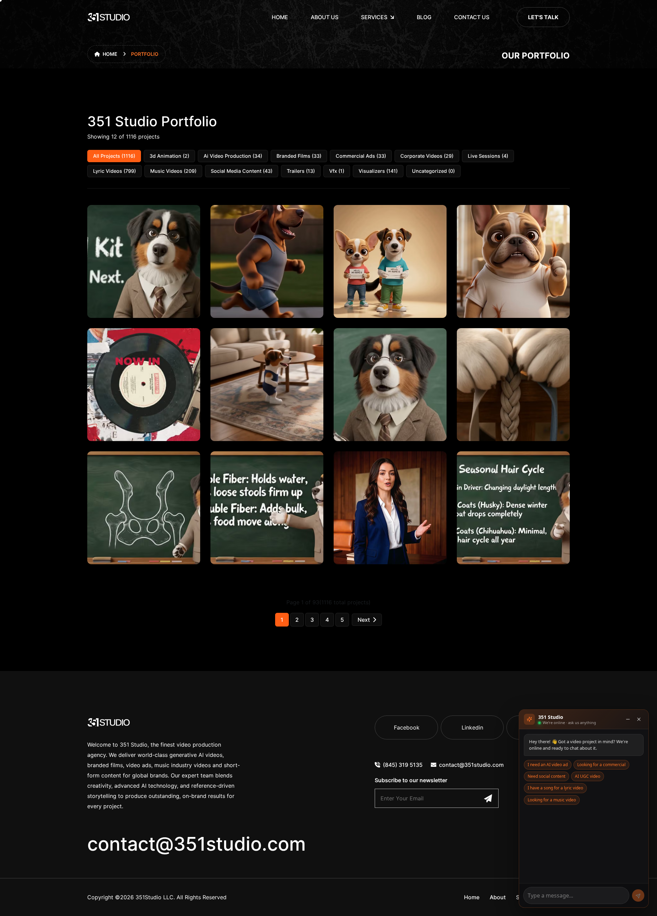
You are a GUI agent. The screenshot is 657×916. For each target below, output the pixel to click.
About (498, 897)
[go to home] (108, 17)
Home (280, 17)
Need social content (546, 776)
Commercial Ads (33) (361, 156)
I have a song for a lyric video (555, 788)
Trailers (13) (301, 171)
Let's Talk (543, 17)
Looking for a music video (552, 800)
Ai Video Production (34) (233, 156)
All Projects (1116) (114, 156)
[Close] (639, 719)
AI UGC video (587, 776)
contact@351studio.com (196, 844)
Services (374, 17)
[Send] (638, 895)
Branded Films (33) (298, 156)
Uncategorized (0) (433, 171)
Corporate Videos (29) (426, 156)
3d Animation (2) (169, 156)
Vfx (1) (336, 171)
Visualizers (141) (378, 171)
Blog (424, 17)
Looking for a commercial (601, 764)
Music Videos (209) (173, 171)
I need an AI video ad (548, 764)
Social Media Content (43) (241, 171)
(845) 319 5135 (403, 764)
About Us (324, 17)
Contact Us (471, 17)
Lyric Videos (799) (114, 171)
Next (364, 619)
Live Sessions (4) (488, 156)
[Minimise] (628, 719)
